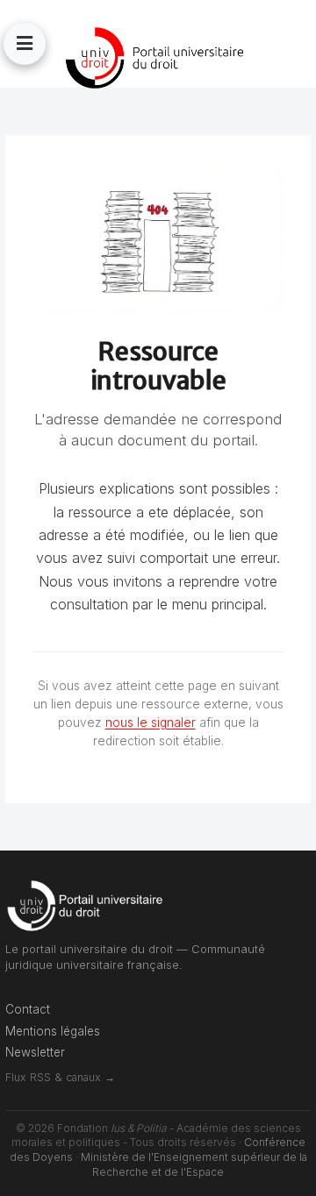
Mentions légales (52, 1031)
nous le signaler (150, 722)
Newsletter (35, 1052)
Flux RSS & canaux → (60, 1077)
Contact (27, 1009)
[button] (25, 44)
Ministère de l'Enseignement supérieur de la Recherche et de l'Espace (194, 1164)
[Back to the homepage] (158, 58)
